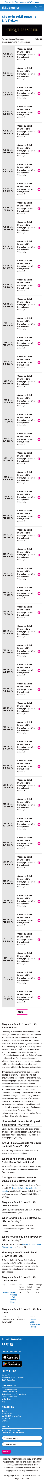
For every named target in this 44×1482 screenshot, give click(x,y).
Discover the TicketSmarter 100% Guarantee (22, 2)
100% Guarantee (8, 1380)
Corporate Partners (9, 1389)
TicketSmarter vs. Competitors (14, 1394)
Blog (3, 1402)
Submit (6, 1452)
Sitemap (5, 1421)
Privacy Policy (7, 1413)
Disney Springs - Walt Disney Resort (13, 1297)
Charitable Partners (9, 1392)
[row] (22, 55)
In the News (6, 1399)
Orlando (5, 1292)
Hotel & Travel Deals (9, 1397)
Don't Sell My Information (11, 1416)
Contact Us (6, 1375)
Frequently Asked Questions (13, 1377)
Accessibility (6, 1418)
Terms (4, 1411)
